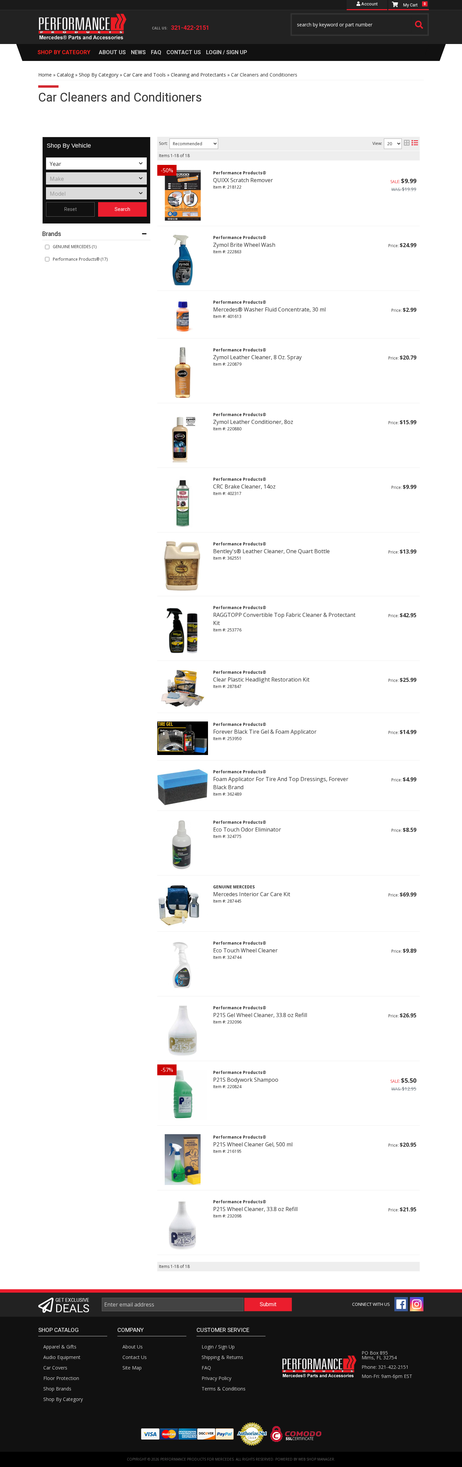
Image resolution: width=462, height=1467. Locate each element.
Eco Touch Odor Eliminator (247, 829)
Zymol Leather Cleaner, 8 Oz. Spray (257, 357)
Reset (70, 209)
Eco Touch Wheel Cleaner (245, 950)
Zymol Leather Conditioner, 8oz (253, 422)
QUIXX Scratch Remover (243, 180)
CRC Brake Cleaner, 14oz (244, 486)
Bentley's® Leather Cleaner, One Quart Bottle (271, 551)
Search (122, 209)
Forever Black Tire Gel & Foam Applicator (265, 731)
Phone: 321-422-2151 (385, 1367)
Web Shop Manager (316, 1459)
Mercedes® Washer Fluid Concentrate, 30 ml (269, 309)
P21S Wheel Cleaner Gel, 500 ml (253, 1144)
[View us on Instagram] (416, 1304)
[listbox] (96, 163)
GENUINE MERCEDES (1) (74, 247)
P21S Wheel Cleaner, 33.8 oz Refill (255, 1209)
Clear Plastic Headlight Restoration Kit (261, 679)
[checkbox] (47, 247)
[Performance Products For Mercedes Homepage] (82, 20)
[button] (359, 24)
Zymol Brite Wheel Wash (244, 245)
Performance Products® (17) (80, 259)
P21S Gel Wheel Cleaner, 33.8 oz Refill (260, 1015)
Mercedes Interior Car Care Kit (251, 894)
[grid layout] (406, 143)
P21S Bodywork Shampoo (245, 1079)
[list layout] (415, 143)
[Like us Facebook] (401, 1304)
